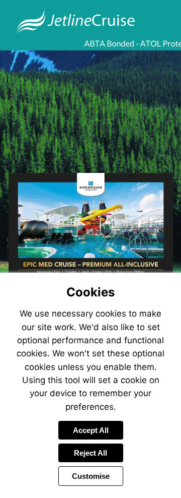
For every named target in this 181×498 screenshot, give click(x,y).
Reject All (90, 453)
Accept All (91, 430)
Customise (91, 476)
